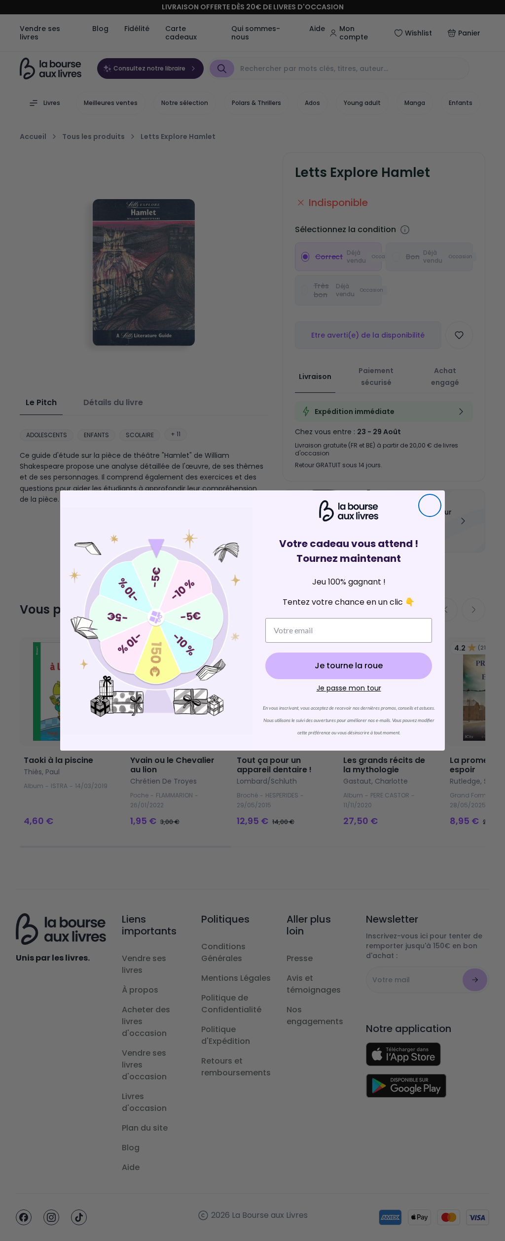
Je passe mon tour (349, 688)
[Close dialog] (430, 505)
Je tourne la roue (349, 665)
